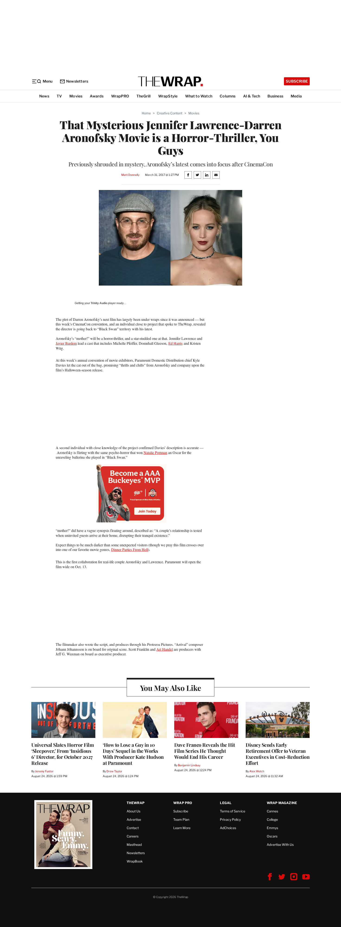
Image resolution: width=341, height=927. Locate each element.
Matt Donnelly (130, 175)
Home (146, 113)
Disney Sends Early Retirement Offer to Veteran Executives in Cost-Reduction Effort (277, 754)
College (272, 819)
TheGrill (143, 96)
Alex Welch (256, 771)
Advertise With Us (280, 845)
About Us (133, 811)
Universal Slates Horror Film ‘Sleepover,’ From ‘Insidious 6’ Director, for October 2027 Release (62, 754)
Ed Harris (175, 343)
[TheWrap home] (170, 81)
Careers (132, 836)
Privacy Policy (230, 819)
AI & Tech (251, 96)
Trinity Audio (99, 303)
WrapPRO (120, 96)
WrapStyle (168, 96)
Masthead (134, 845)
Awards (96, 96)
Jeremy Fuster (44, 771)
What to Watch (198, 96)
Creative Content (169, 113)
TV (59, 96)
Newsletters (77, 81)
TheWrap (136, 803)
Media (296, 96)
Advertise (134, 819)
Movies (75, 96)
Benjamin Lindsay (189, 765)
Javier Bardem (66, 343)
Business (275, 96)
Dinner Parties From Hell (129, 549)
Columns (227, 96)
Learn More (181, 828)
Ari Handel (164, 649)
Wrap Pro (182, 803)
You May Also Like (170, 688)
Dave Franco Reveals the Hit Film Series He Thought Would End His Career (204, 751)
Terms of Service (232, 811)
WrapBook (135, 861)
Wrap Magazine (282, 803)
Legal (226, 803)
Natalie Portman (155, 452)
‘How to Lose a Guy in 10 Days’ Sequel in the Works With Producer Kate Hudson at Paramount (133, 754)
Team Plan (181, 819)
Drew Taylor (114, 771)
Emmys (272, 828)
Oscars (272, 836)
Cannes (272, 811)
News (44, 96)
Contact (133, 828)
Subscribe (297, 81)
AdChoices (228, 828)
